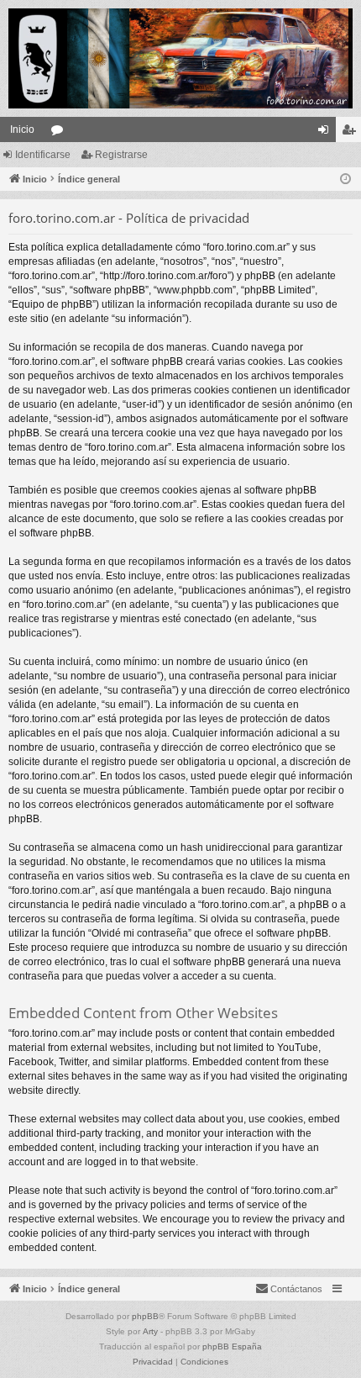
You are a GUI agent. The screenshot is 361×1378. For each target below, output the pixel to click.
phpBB (145, 1316)
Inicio (22, 129)
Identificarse (43, 155)
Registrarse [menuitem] (352, 133)
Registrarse (121, 155)
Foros (60, 133)
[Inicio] (180, 58)
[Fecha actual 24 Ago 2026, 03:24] (345, 179)
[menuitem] (288, 1289)
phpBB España (232, 1346)
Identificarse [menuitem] (326, 133)
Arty (150, 1331)
